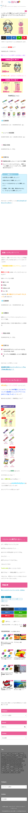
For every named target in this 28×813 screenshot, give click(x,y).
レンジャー (18, 764)
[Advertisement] (14, 226)
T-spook (21, 755)
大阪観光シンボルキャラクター (16, 766)
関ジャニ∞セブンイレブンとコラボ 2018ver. (13, 590)
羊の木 (8, 770)
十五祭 (3, 766)
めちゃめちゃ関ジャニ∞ (13, 811)
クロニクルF (15, 759)
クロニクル (9, 759)
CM (3, 596)
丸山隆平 (23, 764)
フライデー (4, 762)
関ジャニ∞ (9, 596)
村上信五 (16, 768)
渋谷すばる (4, 770)
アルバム (12, 757)
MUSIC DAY (8, 755)
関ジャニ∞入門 (12, 772)
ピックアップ (21, 761)
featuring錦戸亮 (15, 753)
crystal (9, 753)
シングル (20, 759)
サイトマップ (12, 806)
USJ (24, 755)
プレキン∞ (9, 762)
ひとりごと (7, 757)
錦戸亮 (17, 770)
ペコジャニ (20, 599)
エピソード (4, 759)
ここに (3, 757)
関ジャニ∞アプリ (5, 772)
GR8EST (3, 755)
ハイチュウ (13, 599)
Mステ (13, 755)
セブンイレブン (6, 599)
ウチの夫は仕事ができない (21, 757)
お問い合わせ (5, 806)
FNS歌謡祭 (21, 753)
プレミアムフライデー (16, 762)
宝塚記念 (8, 768)
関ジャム (18, 772)
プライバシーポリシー (21, 806)
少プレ (12, 768)
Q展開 (17, 755)
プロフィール (14, 808)
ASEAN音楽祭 (4, 753)
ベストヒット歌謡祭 (5, 764)
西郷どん (12, 770)
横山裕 (20, 768)
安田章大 (3, 768)
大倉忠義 (7, 766)
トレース (10, 761)
